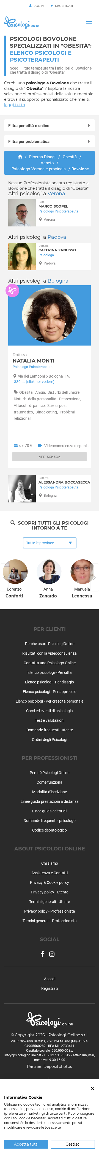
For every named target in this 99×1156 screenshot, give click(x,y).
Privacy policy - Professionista (49, 911)
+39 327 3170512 (57, 1055)
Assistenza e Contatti (49, 873)
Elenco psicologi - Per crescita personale (49, 701)
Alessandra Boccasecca (64, 480)
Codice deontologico (49, 830)
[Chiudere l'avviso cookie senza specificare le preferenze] (92, 1089)
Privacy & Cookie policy (49, 882)
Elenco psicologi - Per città (50, 672)
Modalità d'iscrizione (49, 792)
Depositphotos (57, 1066)
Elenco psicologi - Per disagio (49, 682)
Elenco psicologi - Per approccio (49, 691)
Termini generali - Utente (49, 901)
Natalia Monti (33, 358)
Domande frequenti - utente (49, 730)
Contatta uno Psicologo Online (50, 663)
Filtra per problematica (29, 141)
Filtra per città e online (28, 125)
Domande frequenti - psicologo (50, 820)
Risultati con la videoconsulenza (49, 653)
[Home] (19, 156)
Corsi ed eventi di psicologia (49, 711)
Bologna (58, 281)
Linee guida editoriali (49, 811)
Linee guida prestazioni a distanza (50, 801)
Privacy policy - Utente (49, 892)
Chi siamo (49, 863)
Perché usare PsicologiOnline (49, 644)
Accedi (49, 979)
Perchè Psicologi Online (49, 772)
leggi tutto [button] (14, 104)
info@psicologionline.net (22, 1055)
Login (38, 6)
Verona (56, 194)
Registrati (63, 6)
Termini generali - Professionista (50, 921)
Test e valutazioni (49, 720)
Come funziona (49, 782)
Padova (57, 237)
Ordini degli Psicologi (49, 739)
